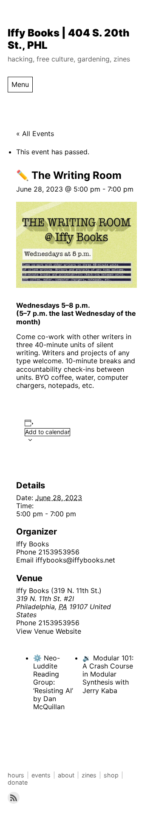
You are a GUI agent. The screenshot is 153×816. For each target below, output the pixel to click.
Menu (20, 84)
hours (16, 775)
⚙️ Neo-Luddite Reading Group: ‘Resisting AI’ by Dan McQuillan (53, 682)
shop (111, 775)
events (41, 775)
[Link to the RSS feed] (14, 798)
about (66, 775)
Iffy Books (32, 544)
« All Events (35, 133)
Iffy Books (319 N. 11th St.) (59, 590)
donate (18, 782)
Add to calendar (47, 431)
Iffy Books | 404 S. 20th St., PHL (69, 39)
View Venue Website (48, 631)
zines (89, 775)
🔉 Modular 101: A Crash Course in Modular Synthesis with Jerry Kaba (107, 674)
